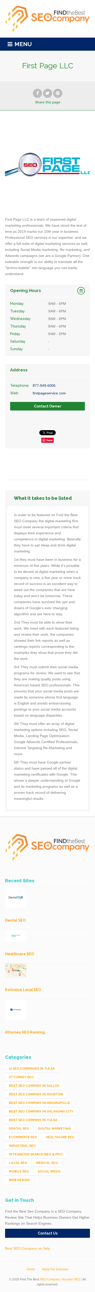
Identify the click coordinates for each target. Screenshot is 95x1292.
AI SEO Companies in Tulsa (32, 1068)
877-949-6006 (44, 386)
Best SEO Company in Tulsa (33, 1120)
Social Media (49, 1171)
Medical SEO (47, 1163)
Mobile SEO (19, 1171)
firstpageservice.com (49, 393)
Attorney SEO (21, 1077)
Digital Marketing (54, 1128)
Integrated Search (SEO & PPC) (36, 1154)
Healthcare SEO (60, 1137)
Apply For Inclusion (55, 1269)
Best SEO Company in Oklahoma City (41, 1111)
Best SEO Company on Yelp (27, 1248)
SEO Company (50, 1279)
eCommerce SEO (23, 1137)
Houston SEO (71, 1279)
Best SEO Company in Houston (36, 1094)
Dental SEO (19, 1128)
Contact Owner (47, 406)
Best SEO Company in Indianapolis (39, 1103)
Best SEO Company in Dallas (34, 1086)
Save (49, 440)
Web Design (19, 1180)
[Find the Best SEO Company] (47, 19)
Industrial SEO (22, 1146)
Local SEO (18, 1163)
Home (31, 1269)
